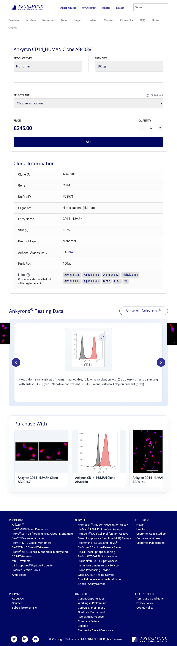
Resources (48, 20)
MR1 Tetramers (21, 561)
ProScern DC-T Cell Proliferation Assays (103, 533)
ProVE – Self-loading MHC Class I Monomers (42, 533)
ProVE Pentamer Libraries (28, 538)
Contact (17, 603)
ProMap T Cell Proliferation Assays (100, 529)
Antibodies (19, 574)
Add (88, 141)
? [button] (28, 174)
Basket (120, 7)
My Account (89, 7)
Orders (12, 27)
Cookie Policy (144, 607)
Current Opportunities (91, 598)
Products (13, 20)
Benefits (83, 625)
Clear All (156, 95)
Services (31, 20)
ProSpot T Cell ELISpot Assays (97, 556)
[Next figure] (161, 362)
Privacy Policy (144, 603)
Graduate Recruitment (91, 612)
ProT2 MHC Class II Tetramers (31, 547)
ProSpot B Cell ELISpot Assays (97, 561)
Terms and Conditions (150, 598)
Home (155, 20)
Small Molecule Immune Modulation (100, 579)
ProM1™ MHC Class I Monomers (31, 542)
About (93, 20)
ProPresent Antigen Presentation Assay (103, 524)
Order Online (68, 7)
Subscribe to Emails (24, 607)
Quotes (106, 7)
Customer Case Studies (151, 533)
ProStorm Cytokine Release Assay (100, 547)
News (64, 20)
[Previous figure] (16, 362)
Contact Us (126, 20)
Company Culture (88, 621)
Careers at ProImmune (91, 607)
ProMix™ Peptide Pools (26, 570)
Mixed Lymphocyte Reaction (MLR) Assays (104, 538)
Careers (109, 20)
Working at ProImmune (92, 603)
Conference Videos (148, 538)
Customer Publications (150, 542)
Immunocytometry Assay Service (98, 565)
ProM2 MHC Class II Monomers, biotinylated (40, 551)
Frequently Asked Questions (95, 630)
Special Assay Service (91, 583)
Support (79, 20)
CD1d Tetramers (22, 556)
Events (140, 529)
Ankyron (18, 524)
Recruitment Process (91, 616)
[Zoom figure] (102, 337)
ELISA (69, 252)
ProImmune (17, 594)
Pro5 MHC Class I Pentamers (30, 529)
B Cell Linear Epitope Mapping (96, 551)
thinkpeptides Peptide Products (32, 565)
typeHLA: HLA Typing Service (96, 574)
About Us (18, 598)
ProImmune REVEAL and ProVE (97, 542)
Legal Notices (144, 594)
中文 (142, 20)
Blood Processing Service (94, 570)
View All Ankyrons (143, 310)
